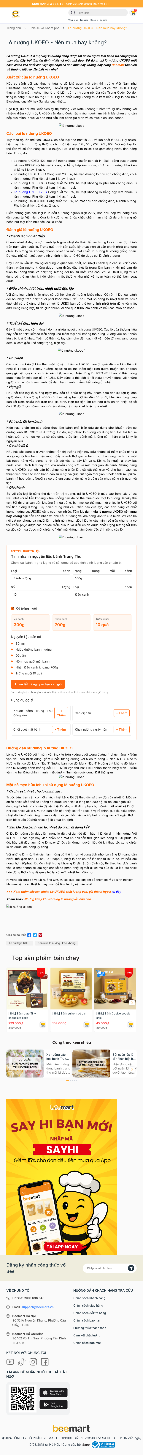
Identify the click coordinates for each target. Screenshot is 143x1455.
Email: (33, 1307)
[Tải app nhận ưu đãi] (61, 1177)
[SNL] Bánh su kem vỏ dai (68, 1013)
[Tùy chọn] (130, 1024)
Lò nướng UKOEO (20, 943)
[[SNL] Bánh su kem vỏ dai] (71, 988)
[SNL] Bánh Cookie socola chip (113, 1016)
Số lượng (40, 587)
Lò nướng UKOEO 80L (29, 201)
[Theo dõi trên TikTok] (22, 1361)
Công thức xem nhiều (71, 1042)
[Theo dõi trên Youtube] (10, 1361)
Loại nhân (102, 587)
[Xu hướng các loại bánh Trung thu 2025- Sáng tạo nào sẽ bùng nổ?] (25, 1064)
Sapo (86, 1444)
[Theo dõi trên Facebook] (45, 1361)
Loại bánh (40, 571)
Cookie (94, 20)
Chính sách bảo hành (87, 1320)
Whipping (73, 20)
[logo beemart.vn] (71, 1428)
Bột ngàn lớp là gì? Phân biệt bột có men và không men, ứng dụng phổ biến (124, 1057)
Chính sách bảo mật (87, 1343)
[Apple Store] (53, 1392)
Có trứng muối (26, 608)
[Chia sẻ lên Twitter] (35, 934)
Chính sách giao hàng (88, 1305)
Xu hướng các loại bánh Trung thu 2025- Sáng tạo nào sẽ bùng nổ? (57, 1057)
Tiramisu (84, 20)
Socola (103, 20)
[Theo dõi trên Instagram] (33, 1361)
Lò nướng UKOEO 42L (29, 161)
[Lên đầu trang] (136, 1451)
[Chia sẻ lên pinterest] (40, 934)
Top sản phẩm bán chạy (45, 958)
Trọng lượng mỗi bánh (102, 571)
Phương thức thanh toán (89, 1328)
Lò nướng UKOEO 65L (30, 183)
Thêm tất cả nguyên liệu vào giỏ (38, 684)
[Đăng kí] (131, 1268)
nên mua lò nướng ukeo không (57, 943)
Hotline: (28, 1298)
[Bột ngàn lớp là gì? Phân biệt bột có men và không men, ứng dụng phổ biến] (91, 1064)
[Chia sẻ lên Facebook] (29, 934)
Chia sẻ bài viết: (16, 935)
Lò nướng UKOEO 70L (30, 192)
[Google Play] (53, 1404)
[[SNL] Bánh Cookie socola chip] (115, 988)
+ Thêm (61, 713)
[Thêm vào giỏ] (42, 1024)
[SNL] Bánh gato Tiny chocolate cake (22, 1016)
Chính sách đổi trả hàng (89, 1313)
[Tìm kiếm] (73, 12)
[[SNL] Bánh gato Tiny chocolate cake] (27, 988)
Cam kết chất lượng (86, 1335)
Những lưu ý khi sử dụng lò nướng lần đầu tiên (57, 899)
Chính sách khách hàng (89, 1298)
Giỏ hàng (135, 10)
